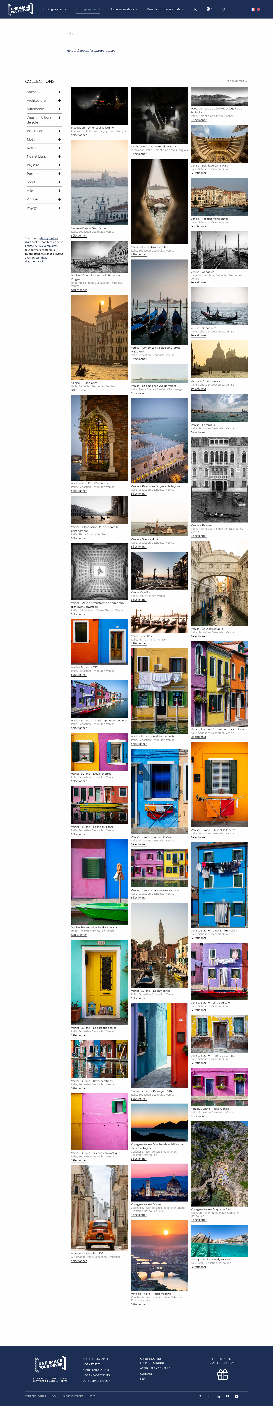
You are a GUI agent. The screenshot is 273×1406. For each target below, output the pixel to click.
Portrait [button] (32, 173)
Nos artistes (91, 1364)
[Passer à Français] (253, 9)
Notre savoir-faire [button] (122, 9)
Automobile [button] (36, 109)
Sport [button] (31, 182)
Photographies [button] (86, 9)
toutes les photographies (97, 51)
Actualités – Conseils (155, 1368)
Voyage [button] (32, 208)
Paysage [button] (33, 165)
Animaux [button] (33, 92)
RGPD (92, 1396)
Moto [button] (31, 139)
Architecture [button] (36, 100)
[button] (195, 9)
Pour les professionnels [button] (163, 9)
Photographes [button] (53, 9)
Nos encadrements (96, 1375)
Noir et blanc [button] (37, 156)
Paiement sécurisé (72, 1396)
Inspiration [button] (35, 131)
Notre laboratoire (96, 1370)
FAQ (142, 1379)
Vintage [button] (32, 199)
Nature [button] (32, 148)
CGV (54, 1396)
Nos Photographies (96, 1359)
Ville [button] (30, 190)
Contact (146, 1373)
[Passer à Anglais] (258, 9)
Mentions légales (35, 1396)
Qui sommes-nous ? (96, 1380)
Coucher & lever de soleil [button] (39, 119)
